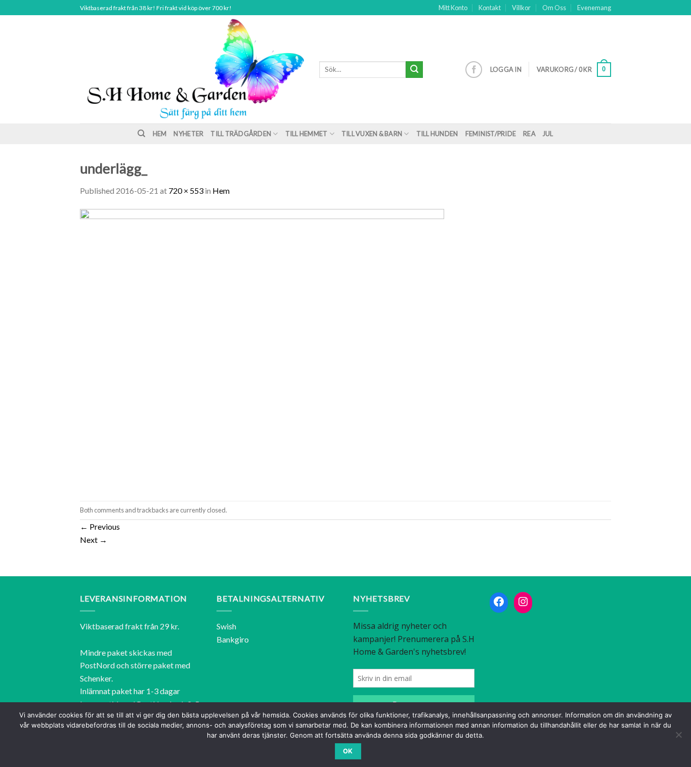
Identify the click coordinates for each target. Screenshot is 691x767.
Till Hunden (437, 134)
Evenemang (594, 8)
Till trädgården (240, 134)
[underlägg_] (262, 348)
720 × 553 (185, 190)
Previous (100, 526)
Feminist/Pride (490, 134)
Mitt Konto (453, 8)
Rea (529, 134)
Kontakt (490, 8)
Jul (548, 134)
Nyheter (188, 134)
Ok (348, 751)
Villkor (521, 8)
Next (93, 539)
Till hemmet (306, 134)
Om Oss (554, 8)
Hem (160, 134)
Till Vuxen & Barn (371, 134)
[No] (678, 738)
